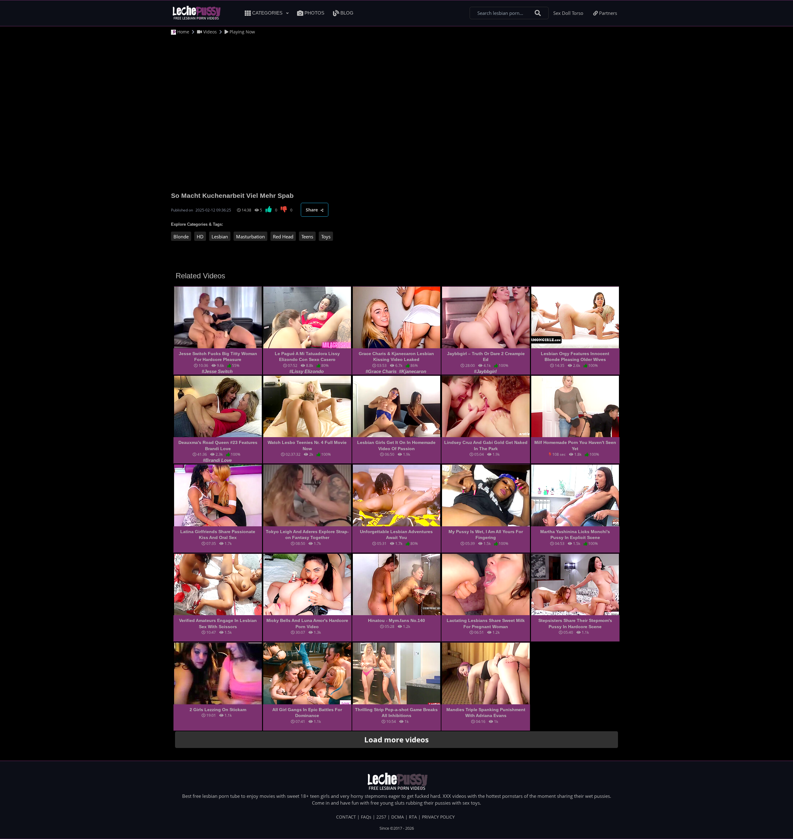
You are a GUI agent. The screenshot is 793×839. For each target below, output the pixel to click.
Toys (326, 236)
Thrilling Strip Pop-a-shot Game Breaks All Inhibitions (396, 712)
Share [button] (312, 210)
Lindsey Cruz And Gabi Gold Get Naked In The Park (486, 445)
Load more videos (396, 739)
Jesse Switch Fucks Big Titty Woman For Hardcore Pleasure (218, 356)
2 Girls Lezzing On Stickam (218, 709)
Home (182, 32)
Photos (313, 12)
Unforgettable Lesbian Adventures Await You (396, 534)
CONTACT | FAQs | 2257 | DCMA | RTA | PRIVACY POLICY (395, 817)
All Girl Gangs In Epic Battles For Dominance (307, 712)
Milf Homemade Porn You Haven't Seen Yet (575, 445)
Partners (607, 13)
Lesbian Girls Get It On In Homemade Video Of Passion (396, 445)
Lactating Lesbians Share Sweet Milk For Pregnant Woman (486, 623)
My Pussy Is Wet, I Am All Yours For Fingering (486, 534)
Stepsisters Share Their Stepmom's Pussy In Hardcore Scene (575, 623)
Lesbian (220, 236)
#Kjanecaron (412, 371)
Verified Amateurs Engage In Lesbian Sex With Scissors (218, 623)
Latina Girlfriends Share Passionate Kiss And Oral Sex (217, 534)
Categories (267, 12)
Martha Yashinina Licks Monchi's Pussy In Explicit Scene (575, 534)
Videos (209, 32)
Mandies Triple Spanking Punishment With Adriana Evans (485, 712)
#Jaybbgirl (485, 371)
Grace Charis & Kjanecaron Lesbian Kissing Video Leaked (396, 356)
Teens (307, 236)
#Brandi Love (217, 460)
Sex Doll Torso (568, 13)
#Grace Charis (382, 371)
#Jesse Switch (217, 371)
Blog (346, 12)
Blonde (181, 236)
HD (200, 236)
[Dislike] (284, 210)
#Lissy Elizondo (306, 371)
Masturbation (250, 236)
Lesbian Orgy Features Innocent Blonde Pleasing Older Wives (575, 356)
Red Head (283, 236)
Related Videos (200, 276)
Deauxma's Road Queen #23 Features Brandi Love (217, 445)
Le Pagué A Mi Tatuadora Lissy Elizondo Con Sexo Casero (307, 356)
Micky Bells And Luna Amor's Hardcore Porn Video (307, 623)
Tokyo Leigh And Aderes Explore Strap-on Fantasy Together (307, 534)
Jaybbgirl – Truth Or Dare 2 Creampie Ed (486, 356)
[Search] (538, 13)
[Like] (269, 210)
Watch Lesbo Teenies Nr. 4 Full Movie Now (307, 445)
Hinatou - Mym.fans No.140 (396, 620)
